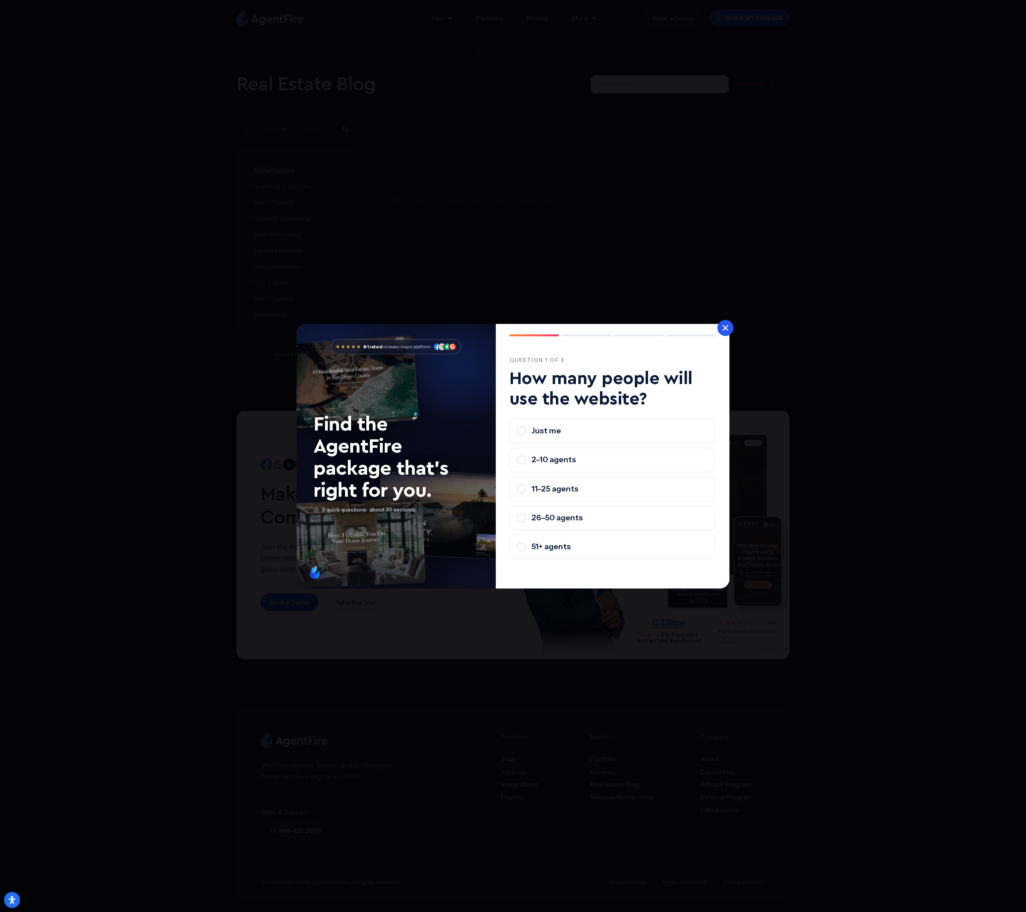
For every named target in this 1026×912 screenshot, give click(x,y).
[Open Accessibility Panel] (12, 900)
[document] (513, 456)
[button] (725, 328)
